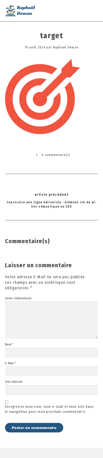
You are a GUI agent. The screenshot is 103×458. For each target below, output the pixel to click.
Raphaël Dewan (66, 47)
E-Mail (10, 363)
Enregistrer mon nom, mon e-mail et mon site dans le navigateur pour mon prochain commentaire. (49, 409)
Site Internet (13, 382)
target (51, 35)
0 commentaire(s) (56, 155)
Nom (9, 344)
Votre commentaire (18, 298)
